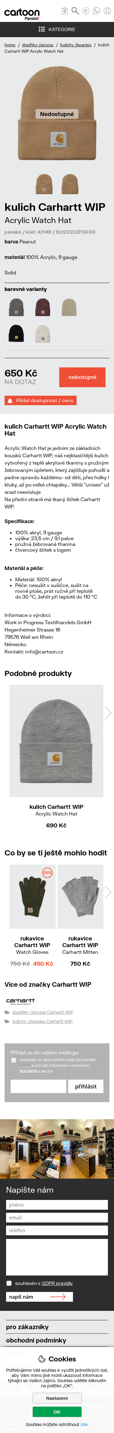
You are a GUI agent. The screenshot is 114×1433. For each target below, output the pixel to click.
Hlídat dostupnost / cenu (43, 400)
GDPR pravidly (57, 1283)
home (10, 44)
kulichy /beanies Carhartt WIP (42, 1021)
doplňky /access (38, 44)
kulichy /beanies (76, 44)
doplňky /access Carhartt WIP (42, 1012)
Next (108, 712)
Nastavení (57, 1398)
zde (84, 1424)
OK (57, 1411)
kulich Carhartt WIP (56, 809)
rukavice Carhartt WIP (32, 945)
